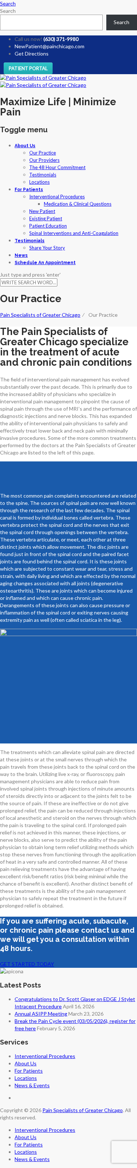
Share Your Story (47, 248)
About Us (25, 145)
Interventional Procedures (57, 196)
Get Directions (32, 53)
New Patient (42, 211)
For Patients (29, 189)
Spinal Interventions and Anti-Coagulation (73, 233)
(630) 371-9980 (61, 39)
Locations (39, 182)
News (21, 255)
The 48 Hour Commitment (57, 167)
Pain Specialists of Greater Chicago (82, 1110)
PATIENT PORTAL (28, 68)
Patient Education (48, 226)
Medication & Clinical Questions (77, 204)
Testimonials (42, 175)
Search (8, 11)
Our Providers (44, 160)
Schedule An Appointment (45, 262)
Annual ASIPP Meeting (41, 1014)
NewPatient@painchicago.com (49, 46)
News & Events (32, 1085)
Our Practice (42, 153)
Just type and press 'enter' (30, 274)
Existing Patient (45, 218)
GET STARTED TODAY (27, 964)
